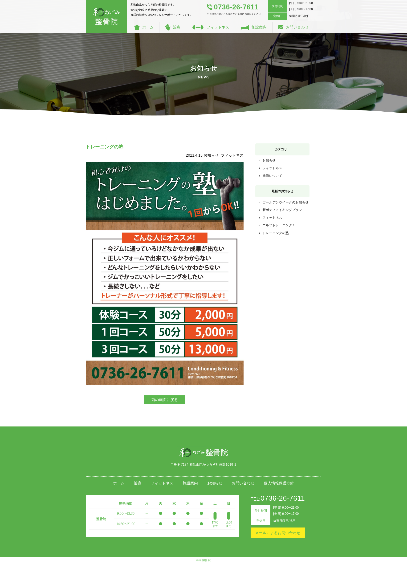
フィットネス (218, 27)
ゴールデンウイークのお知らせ (285, 202)
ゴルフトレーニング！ (278, 225)
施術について (272, 176)
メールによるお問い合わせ (277, 533)
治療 (176, 27)
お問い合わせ (297, 27)
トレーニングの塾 (275, 233)
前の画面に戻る (164, 400)
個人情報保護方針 (279, 483)
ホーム (148, 27)
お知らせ (269, 160)
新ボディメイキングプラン (282, 210)
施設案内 (259, 27)
